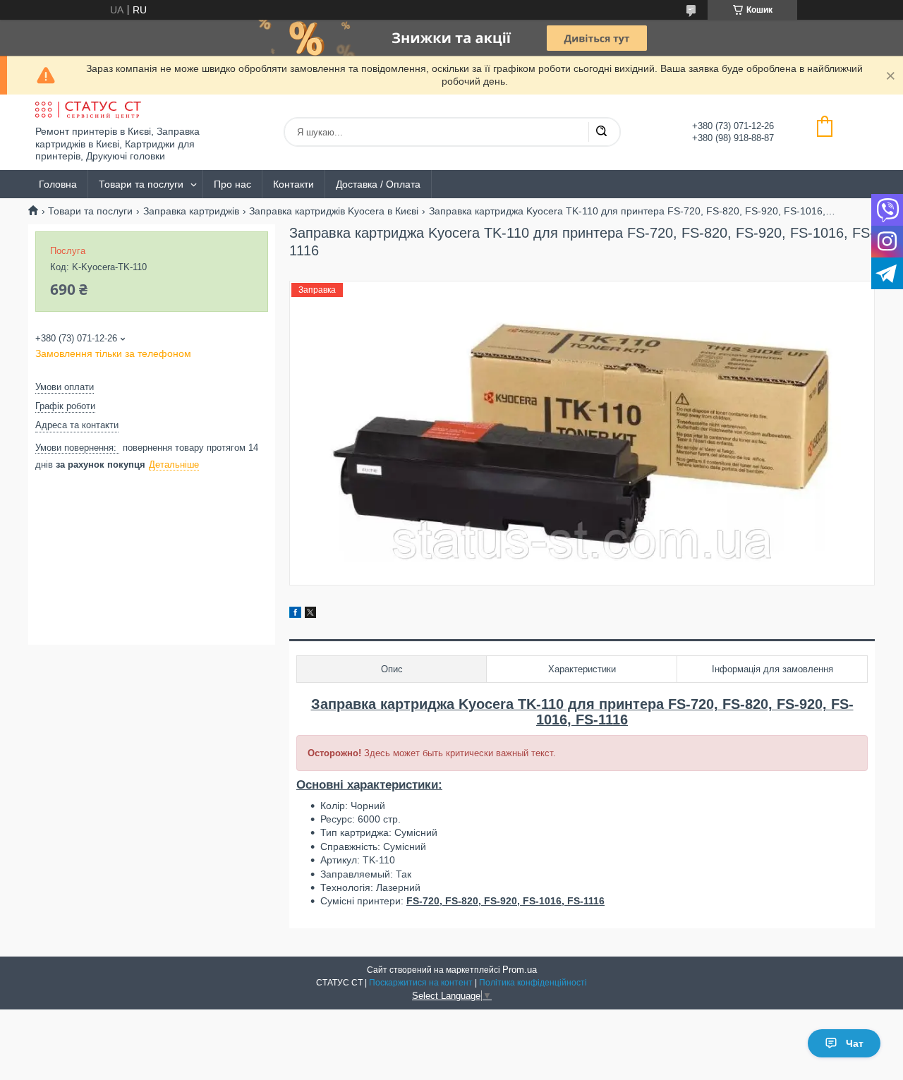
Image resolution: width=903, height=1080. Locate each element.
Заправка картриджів (191, 211)
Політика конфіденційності (533, 983)
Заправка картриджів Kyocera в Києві (333, 211)
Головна (58, 184)
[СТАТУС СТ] (88, 110)
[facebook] (295, 614)
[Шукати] (601, 132)
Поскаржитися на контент (421, 983)
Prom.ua (519, 969)
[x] (310, 614)
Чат (854, 1043)
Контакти (293, 184)
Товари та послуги (141, 184)
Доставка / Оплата (378, 184)
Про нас (232, 184)
